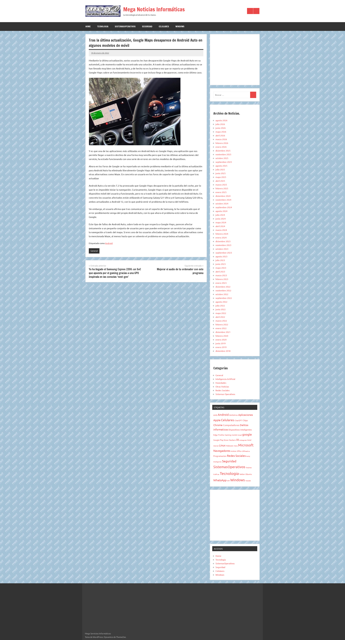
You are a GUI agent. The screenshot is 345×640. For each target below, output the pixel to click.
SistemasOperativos (125, 26)
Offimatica (246, 451)
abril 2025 (220, 180)
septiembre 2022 (223, 298)
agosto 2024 (221, 211)
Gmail (240, 435)
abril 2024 (220, 226)
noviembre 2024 (223, 199)
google (247, 434)
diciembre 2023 (222, 241)
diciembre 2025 (222, 150)
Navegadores (221, 450)
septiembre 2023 (223, 252)
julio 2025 (220, 169)
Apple (216, 420)
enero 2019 (221, 347)
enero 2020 (221, 339)
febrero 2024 (221, 233)
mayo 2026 (220, 131)
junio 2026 (220, 127)
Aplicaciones (245, 414)
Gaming (228, 435)
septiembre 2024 (223, 207)
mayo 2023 (220, 267)
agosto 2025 (221, 165)
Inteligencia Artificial (225, 379)
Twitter (242, 474)
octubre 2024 (221, 203)
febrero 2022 (221, 324)
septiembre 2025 (223, 162)
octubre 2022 (221, 294)
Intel (249, 440)
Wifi (228, 480)
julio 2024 (220, 214)
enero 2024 (221, 237)
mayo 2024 (220, 222)
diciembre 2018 (222, 350)
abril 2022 (220, 316)
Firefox (221, 435)
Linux (222, 445)
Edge (215, 435)
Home (88, 26)
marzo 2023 (221, 275)
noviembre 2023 (223, 245)
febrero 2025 (221, 188)
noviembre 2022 (223, 290)
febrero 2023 (221, 279)
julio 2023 (220, 260)
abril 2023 (220, 271)
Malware (229, 445)
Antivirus (233, 415)
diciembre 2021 (222, 332)
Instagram (243, 440)
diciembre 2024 (222, 196)
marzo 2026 (221, 139)
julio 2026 (220, 124)
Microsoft (245, 445)
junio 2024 (220, 218)
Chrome (217, 425)
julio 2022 (220, 305)
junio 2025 (220, 173)
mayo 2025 (220, 177)
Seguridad (147, 26)
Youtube (248, 480)
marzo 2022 (221, 320)
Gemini (234, 435)
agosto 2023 (221, 256)
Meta (236, 446)
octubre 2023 (221, 248)
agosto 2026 (221, 120)
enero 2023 (221, 282)
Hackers (232, 440)
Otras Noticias (222, 386)
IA (237, 439)
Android (109, 243)
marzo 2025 (221, 184)
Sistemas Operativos (225, 394)
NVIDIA (233, 451)
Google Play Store (220, 440)
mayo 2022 (220, 313)
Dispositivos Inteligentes (240, 429)
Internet (216, 446)
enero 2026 (221, 146)
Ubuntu (248, 474)
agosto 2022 (221, 301)
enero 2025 (221, 192)
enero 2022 (221, 328)
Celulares (164, 26)
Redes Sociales (222, 390)
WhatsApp (220, 480)
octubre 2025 (221, 158)
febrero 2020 (221, 335)
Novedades (220, 382)
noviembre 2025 (223, 154)
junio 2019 (220, 343)
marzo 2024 (221, 230)
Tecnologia (102, 26)
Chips (245, 420)
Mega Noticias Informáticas (154, 9)
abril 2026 (220, 135)
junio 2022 (220, 309)
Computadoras (231, 425)
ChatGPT (238, 420)
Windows (179, 26)
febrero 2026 (221, 143)
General (94, 250)
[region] (234, 59)
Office (239, 451)
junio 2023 (220, 264)
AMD (215, 415)
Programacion (219, 456)
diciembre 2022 (222, 286)
